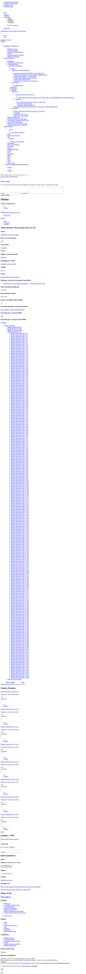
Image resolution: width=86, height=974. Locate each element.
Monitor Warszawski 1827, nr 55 (19, 413)
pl (4, 12)
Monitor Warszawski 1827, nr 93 (19, 471)
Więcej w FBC (5, 839)
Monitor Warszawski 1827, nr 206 (20, 643)
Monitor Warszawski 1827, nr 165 (20, 580)
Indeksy (6, 126)
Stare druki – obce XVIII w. (21, 116)
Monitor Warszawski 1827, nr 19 (19, 359)
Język (8, 152)
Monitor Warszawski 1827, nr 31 (19, 377)
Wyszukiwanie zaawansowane (9, 176)
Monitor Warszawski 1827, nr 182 (20, 606)
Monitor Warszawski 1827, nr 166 (20, 582)
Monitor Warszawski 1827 (14, 331)
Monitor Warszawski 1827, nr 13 (19, 350)
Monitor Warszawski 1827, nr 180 (20, 603)
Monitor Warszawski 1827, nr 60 (19, 421)
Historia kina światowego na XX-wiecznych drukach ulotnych (30, 75)
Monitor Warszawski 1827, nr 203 (20, 638)
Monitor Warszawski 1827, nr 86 (19, 460)
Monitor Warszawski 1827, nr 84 (19, 457)
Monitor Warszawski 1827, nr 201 (20, 635)
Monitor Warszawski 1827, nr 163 (20, 577)
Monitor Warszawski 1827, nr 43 (19, 395)
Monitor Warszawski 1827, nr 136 (20, 536)
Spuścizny (18, 99)
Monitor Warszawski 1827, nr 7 (19, 341)
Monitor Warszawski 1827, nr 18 (19, 357)
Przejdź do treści (8, 5)
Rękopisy (15, 91)
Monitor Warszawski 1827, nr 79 (19, 450)
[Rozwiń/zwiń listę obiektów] (18, 46)
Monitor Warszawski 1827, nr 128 (20, 524)
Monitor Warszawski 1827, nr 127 (20, 523)
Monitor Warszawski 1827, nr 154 (20, 564)
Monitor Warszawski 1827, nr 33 (19, 380)
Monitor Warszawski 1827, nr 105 (20, 489)
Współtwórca (10, 143)
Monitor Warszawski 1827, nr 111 (20, 498)
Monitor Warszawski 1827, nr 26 (19, 369)
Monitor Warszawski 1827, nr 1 (19, 333)
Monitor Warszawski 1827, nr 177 (20, 599)
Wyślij (7, 195)
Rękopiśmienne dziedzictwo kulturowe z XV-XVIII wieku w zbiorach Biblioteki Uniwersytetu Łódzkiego (45, 97)
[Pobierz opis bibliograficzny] (1, 702)
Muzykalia (13, 90)
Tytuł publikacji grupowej (17, 132)
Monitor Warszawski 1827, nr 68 (19, 433)
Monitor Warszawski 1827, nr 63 (19, 426)
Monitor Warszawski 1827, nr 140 (20, 542)
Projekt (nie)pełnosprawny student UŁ (17, 125)
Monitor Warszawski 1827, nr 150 (20, 558)
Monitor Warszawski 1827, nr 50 (19, 406)
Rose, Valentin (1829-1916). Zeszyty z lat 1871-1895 (31, 102)
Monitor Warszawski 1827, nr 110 (20, 497)
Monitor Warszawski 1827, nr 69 (19, 435)
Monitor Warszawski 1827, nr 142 (20, 545)
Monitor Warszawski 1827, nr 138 (20, 539)
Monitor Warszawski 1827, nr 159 (20, 571)
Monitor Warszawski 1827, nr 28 (19, 372)
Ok (2, 969)
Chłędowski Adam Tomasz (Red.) (10, 234)
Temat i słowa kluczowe (13, 135)
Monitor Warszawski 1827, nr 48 (19, 403)
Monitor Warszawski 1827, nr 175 (20, 596)
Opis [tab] (5, 221)
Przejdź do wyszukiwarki (10, 3)
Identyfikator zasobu (12, 149)
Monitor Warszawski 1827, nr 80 (19, 451)
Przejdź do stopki (8, 6)
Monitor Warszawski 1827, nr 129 (20, 526)
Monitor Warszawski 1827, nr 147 (20, 553)
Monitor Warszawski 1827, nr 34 (19, 382)
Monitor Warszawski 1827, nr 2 (19, 334)
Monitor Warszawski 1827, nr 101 (20, 483)
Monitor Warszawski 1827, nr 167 (20, 583)
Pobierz (3, 218)
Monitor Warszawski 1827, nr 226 (20, 673)
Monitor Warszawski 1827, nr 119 (20, 511)
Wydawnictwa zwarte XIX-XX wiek (17, 123)
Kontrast (7, 15)
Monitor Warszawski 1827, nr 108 (20, 494)
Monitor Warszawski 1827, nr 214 (20, 655)
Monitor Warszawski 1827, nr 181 (20, 605)
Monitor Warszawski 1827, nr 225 (20, 671)
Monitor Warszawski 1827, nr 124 (20, 518)
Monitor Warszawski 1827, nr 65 (19, 429)
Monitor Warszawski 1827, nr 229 (20, 678)
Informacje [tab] (7, 222)
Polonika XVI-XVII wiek (21, 114)
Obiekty (9, 167)
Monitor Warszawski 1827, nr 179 (20, 602)
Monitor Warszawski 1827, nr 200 (20, 633)
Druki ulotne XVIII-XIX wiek (22, 79)
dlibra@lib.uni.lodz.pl (6, 880)
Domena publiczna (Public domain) (10, 277)
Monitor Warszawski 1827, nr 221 (20, 665)
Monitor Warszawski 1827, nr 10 (19, 345)
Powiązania (10, 153)
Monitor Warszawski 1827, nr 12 (19, 348)
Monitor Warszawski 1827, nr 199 (20, 632)
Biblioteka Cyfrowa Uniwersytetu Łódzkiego (16, 283)
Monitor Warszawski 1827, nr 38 (19, 388)
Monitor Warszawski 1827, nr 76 (19, 445)
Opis (8, 137)
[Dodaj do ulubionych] (1, 211)
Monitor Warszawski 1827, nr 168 (20, 585)
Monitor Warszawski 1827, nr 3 (19, 336)
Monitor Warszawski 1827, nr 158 (20, 570)
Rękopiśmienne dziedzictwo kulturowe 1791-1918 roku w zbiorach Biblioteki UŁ (36, 106)
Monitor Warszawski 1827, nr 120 (20, 512)
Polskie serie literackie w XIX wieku (17, 119)
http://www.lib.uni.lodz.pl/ (8, 886)
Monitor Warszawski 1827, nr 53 (19, 410)
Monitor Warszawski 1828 (14, 679)
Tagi (8, 158)
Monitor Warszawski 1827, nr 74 (19, 442)
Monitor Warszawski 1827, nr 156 (20, 567)
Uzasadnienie (25, 193)
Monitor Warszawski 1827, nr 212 (20, 652)
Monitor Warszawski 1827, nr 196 (20, 627)
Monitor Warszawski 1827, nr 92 (19, 470)
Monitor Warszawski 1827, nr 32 (19, 378)
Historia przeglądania (11, 164)
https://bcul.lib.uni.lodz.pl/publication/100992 (13, 309)
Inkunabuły (14, 87)
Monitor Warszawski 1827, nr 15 (19, 353)
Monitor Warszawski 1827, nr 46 (19, 400)
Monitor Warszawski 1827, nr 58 (19, 418)
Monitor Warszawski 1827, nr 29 (19, 374)
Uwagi (9, 160)
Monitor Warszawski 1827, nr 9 (19, 344)
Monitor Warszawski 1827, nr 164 (20, 579)
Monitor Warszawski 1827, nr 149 (20, 556)
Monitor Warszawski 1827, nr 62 (19, 424)
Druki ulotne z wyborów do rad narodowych (26, 81)
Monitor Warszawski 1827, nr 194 (20, 624)
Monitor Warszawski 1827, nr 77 (19, 447)
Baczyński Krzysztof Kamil (24, 103)
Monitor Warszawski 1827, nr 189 (20, 617)
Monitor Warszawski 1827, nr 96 (19, 476)
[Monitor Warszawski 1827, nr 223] (10, 212)
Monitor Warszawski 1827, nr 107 (20, 492)
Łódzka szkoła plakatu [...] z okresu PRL (25, 76)
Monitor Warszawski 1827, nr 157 (20, 568)
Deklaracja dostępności (13, 56)
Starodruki (15, 108)
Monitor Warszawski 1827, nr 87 (19, 462)
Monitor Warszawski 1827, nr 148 (20, 555)
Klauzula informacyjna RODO (15, 55)
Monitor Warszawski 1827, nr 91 (19, 468)
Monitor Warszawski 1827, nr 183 (20, 608)
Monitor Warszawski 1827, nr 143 (20, 547)
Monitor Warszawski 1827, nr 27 (19, 371)
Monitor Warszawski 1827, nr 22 (19, 363)
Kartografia (14, 88)
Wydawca (12, 138)
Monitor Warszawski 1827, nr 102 (20, 485)
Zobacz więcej (8, 915)
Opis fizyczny (11, 163)
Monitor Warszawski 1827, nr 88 (19, 463)
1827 (2, 241)
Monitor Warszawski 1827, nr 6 (19, 339)
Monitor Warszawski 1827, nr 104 (20, 488)
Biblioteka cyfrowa (12, 49)
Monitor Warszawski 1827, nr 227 (20, 674)
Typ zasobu (10, 146)
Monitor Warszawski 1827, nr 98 (19, 479)
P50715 (3, 270)
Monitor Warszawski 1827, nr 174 (20, 594)
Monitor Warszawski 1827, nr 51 (19, 407)
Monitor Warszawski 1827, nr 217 (20, 659)
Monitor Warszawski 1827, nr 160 (20, 573)
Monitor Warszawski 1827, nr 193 (20, 623)
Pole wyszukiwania (6, 175)
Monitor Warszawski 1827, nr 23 (19, 365)
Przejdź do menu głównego (11, 2)
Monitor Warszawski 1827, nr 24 (19, 366)
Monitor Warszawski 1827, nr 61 (19, 423)
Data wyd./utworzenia (13, 144)
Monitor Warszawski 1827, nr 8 (19, 342)
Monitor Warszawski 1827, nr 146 (20, 552)
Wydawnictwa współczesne (14, 122)
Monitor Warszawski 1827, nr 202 (20, 637)
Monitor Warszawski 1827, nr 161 (20, 574)
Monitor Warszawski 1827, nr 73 (19, 441)
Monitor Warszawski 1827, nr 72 (19, 439)
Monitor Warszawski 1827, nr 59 (19, 419)
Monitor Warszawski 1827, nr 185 (20, 611)
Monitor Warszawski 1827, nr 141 (20, 544)
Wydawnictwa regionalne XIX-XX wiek (18, 120)
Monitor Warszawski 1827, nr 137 (20, 538)
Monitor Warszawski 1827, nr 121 (20, 514)
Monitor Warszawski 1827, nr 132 (20, 530)
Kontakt (9, 53)
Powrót (3, 41)
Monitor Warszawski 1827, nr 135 (20, 535)
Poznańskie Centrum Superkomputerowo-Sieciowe (56, 963)
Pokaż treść (7, 215)
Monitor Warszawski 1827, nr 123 (20, 517)
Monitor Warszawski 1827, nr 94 (19, 473)
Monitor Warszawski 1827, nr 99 (19, 480)
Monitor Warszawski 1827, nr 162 (20, 576)
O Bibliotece (7, 46)
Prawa (9, 157)
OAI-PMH (3, 322)
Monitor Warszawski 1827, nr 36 (19, 385)
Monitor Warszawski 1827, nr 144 (20, 548)
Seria (8, 161)
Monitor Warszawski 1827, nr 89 (19, 465)
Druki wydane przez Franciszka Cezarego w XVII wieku (29, 111)
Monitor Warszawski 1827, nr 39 (19, 389)
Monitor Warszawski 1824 (14, 327)
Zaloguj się (7, 28)
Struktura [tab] (6, 224)
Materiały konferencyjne (13, 117)
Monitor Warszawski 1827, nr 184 (20, 609)
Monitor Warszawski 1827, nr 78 (19, 448)
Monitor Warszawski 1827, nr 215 (20, 656)
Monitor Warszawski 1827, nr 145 (20, 550)
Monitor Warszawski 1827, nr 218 (20, 661)
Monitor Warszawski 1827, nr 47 (19, 401)
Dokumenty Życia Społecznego (21, 70)
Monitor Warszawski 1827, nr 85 (19, 459)
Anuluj (2, 195)
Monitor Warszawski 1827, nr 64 (19, 427)
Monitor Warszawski (9, 325)
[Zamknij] (1, 178)
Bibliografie (10, 61)
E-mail (9, 18)
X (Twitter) (10, 22)
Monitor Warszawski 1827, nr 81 (19, 453)
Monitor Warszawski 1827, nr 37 (19, 386)
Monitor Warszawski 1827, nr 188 (20, 615)
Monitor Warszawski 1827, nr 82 (19, 454)
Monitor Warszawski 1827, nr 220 (20, 664)
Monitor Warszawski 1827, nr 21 (19, 362)
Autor (8, 134)
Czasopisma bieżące (12, 64)
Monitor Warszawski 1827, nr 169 (20, 586)
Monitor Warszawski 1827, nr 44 (19, 397)
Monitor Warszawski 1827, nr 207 (20, 644)
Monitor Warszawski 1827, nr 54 (19, 412)
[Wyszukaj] (28, 175)
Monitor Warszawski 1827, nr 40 (19, 391)
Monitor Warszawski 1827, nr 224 (20, 670)
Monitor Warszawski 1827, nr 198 (20, 630)
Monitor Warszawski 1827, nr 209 (20, 647)
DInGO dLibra (27, 963)
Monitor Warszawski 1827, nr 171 (20, 589)
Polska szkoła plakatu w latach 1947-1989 (25, 78)
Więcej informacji (26, 966)
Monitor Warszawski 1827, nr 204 (20, 640)
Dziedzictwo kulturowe (15, 65)
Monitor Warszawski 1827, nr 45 (19, 398)
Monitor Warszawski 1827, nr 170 (20, 588)
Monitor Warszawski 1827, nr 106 (20, 491)
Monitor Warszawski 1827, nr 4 (19, 337)
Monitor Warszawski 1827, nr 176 (20, 597)
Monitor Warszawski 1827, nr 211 (20, 650)
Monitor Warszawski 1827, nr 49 (19, 404)
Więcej (2, 832)
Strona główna (6, 897)
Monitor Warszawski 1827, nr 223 (20, 668)
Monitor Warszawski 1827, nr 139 (20, 541)
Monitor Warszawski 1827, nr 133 (20, 532)
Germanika (17, 113)
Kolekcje (6, 58)
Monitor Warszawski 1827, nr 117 (20, 508)
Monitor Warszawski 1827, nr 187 (20, 614)
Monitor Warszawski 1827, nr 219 (20, 662)
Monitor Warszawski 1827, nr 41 (19, 392)
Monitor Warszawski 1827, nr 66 (19, 430)
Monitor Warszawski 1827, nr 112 (20, 500)
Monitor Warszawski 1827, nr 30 (19, 375)
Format (9, 147)
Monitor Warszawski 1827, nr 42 (19, 394)
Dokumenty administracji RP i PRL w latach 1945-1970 (29, 73)
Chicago (3, 852)
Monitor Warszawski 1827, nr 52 (19, 409)
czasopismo (4, 248)
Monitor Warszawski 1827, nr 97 (19, 477)
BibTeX (6, 208)
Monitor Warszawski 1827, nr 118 (20, 509)
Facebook (10, 20)
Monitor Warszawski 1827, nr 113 (20, 501)
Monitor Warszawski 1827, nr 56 (19, 415)
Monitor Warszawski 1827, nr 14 (19, 351)
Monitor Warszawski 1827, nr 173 (20, 593)
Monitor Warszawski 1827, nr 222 (20, 667)
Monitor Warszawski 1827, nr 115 (20, 504)
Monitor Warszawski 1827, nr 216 (20, 658)
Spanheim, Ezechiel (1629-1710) (26, 105)
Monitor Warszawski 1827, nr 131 (20, 529)
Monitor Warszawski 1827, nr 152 (20, 561)
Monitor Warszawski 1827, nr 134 (20, 533)
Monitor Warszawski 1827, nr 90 (19, 467)
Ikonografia (15, 82)
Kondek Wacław (18, 85)
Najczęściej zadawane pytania (15, 52)
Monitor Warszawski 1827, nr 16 (19, 354)
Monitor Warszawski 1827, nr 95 (19, 474)
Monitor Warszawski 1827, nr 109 (20, 495)
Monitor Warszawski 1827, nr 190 (20, 618)
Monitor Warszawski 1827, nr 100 (20, 482)
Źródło (9, 150)
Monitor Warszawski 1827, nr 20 (19, 360)
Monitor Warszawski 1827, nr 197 (20, 629)
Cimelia (13, 68)
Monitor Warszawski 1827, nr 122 (20, 515)
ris (4, 206)
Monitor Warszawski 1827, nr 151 (20, 559)
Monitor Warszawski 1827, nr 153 (20, 562)
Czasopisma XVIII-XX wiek (15, 62)
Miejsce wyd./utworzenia (17, 141)
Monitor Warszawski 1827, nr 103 (20, 486)
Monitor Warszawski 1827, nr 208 (20, 646)
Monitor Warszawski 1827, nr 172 (20, 591)
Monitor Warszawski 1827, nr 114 (20, 503)
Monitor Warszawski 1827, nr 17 (19, 356)
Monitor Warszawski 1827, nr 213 (20, 653)
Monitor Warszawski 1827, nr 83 (19, 456)
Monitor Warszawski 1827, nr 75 (19, 444)
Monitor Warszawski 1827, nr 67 (19, 432)
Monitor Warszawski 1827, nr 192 (20, 621)
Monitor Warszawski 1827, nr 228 (20, 676)
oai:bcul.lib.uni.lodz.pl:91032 (8, 264)
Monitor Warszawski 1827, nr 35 (19, 383)
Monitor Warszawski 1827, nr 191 (20, 620)
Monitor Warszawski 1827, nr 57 (19, 416)
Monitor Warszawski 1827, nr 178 (20, 600)
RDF (2, 316)
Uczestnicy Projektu (12, 50)
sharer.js (16, 25)
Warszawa (3, 257)
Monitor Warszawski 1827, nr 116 (20, 506)
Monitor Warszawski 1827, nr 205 (20, 641)
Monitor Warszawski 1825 (14, 328)
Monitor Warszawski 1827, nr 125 (20, 520)
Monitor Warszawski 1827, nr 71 (19, 438)
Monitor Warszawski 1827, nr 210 (20, 649)
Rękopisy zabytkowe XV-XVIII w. (25, 94)
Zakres (9, 155)
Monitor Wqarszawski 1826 (14, 330)
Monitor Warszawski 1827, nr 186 (20, 612)
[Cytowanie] (3, 211)
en (6, 12)
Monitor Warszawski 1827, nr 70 (19, 436)
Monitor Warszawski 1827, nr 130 (20, 527)
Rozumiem (34, 966)
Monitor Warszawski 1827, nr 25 (19, 368)
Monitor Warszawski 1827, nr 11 (19, 347)
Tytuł (10, 129)
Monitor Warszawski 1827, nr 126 (20, 521)
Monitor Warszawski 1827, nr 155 (20, 565)
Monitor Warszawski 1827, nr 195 (20, 626)
